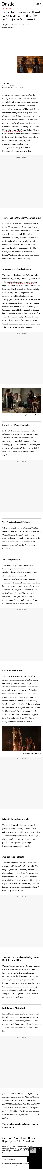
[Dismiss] (39, 1148)
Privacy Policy (13, 1165)
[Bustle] (8, 4)
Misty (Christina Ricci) (12, 130)
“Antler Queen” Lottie (11, 704)
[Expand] (32, 1148)
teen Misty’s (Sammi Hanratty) (20, 565)
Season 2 (18, 98)
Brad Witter (7, 84)
